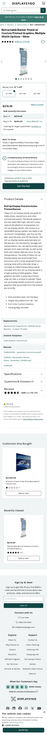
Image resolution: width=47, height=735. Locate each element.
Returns (32, 674)
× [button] (44, 712)
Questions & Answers (19, 381)
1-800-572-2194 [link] (24, 622)
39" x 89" (36, 94)
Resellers (12, 654)
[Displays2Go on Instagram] (26, 708)
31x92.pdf (8, 365)
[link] (10, 25)
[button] (43, 10)
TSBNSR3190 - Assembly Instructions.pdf (22, 352)
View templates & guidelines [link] (16, 181)
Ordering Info (33, 649)
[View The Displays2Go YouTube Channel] (39, 708)
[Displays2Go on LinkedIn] (14, 708)
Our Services (12, 664)
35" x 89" (22, 94)
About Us (12, 640)
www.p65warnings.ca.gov (33, 419)
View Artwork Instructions (15, 340)
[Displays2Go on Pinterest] (8, 708)
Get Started (23, 186)
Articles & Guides (12, 669)
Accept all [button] (23, 730)
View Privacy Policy (16, 722)
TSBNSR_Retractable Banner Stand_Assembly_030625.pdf (17, 359)
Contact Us (32, 640)
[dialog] (23, 722)
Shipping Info (33, 654)
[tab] (16, 79)
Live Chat (25, 617)
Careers (12, 649)
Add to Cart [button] (23, 493)
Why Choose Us (12, 645)
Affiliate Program (12, 659)
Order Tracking (32, 645)
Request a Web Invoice (33, 669)
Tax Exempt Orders (32, 659)
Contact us (36, 126)
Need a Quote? (37, 104)
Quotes (33, 664)
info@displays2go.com (25, 627)
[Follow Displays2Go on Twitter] (32, 708)
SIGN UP (23, 605)
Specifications (13, 374)
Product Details (13, 199)
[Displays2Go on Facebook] (20, 708)
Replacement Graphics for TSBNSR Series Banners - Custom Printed (22, 327)
